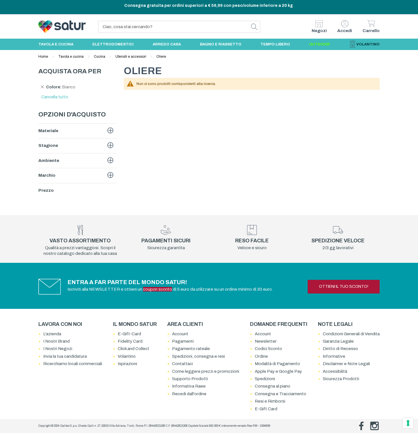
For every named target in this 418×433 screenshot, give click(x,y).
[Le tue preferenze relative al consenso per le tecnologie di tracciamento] (408, 423)
